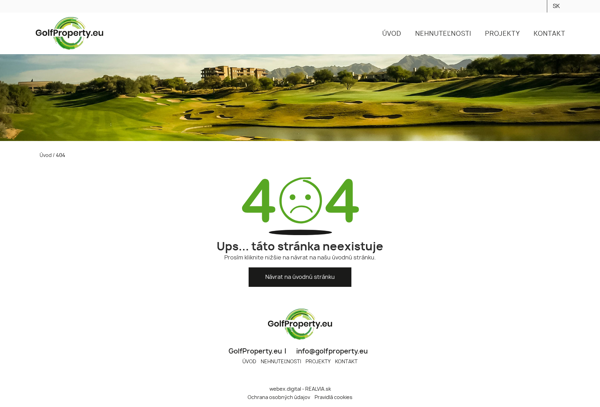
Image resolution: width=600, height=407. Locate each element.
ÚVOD (249, 361)
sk (556, 6)
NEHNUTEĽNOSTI (281, 361)
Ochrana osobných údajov (279, 397)
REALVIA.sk (318, 389)
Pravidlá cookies (333, 397)
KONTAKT (346, 361)
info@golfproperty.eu (331, 351)
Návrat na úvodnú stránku (300, 277)
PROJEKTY (318, 361)
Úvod (45, 155)
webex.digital (285, 389)
